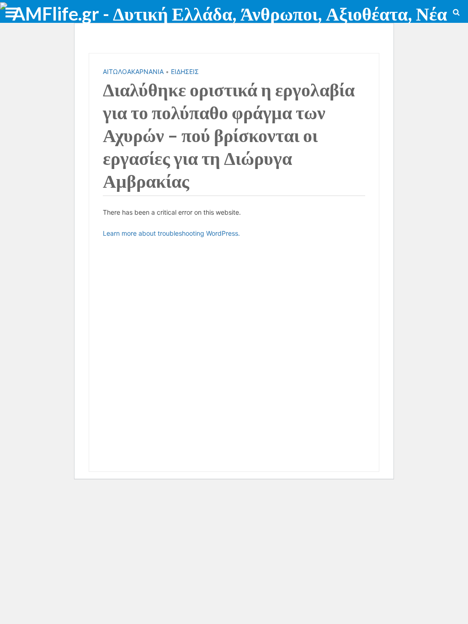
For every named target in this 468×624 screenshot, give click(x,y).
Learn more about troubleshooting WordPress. (171, 233)
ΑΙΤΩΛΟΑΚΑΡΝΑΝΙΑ (133, 71)
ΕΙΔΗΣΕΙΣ (185, 71)
